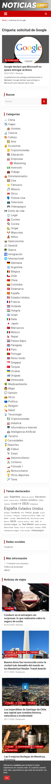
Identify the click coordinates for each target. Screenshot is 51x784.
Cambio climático (29, 500)
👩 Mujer (9, 388)
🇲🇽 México (13, 332)
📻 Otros (9, 397)
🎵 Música (13, 189)
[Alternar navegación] (5, 14)
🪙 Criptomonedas (18, 150)
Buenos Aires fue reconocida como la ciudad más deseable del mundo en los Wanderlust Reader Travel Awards (25, 665)
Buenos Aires (14, 500)
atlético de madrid (27, 497)
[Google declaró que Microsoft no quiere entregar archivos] (25, 49)
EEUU (25, 503)
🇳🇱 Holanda (14, 306)
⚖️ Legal (12, 215)
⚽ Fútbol (13, 449)
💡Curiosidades (13, 440)
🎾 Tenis (12, 479)
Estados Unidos (30, 509)
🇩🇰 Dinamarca (15, 288)
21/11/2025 (9, 672)
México (6, 521)
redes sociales (40, 524)
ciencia (7, 504)
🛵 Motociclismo (17, 470)
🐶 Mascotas (15, 232)
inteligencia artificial (28, 516)
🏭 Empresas (15, 159)
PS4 (19, 524)
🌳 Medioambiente (15, 384)
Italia (38, 515)
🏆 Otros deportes (18, 475)
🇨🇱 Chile (12, 275)
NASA (13, 521)
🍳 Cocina (13, 224)
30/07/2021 (9, 73)
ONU (37, 521)
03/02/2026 (9, 625)
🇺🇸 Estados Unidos (18, 297)
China (41, 500)
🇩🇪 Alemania (14, 262)
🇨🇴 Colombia (14, 284)
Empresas (34, 504)
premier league (10, 524)
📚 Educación (15, 154)
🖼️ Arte (11, 141)
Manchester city (23, 518)
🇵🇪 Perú (11, 349)
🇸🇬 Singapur (14, 362)
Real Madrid (28, 524)
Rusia (16, 527)
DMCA (7, 570)
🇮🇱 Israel (12, 314)
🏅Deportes (11, 444)
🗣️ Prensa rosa (16, 198)
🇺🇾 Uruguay (13, 375)
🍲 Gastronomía (14, 241)
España (10, 508)
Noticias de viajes (15, 579)
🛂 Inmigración (13, 254)
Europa (7, 513)
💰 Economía (12, 146)
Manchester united (37, 518)
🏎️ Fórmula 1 (15, 466)
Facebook (15, 512)
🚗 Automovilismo (18, 457)
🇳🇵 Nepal (12, 336)
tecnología (29, 527)
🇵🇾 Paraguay (14, 345)
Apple (6, 497)
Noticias (19, 73)
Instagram (16, 516)
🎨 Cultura (10, 137)
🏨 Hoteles (14, 128)
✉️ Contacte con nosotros (16, 563)
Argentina (15, 496)
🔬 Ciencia (10, 133)
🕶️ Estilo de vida (14, 211)
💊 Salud (9, 410)
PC (41, 521)
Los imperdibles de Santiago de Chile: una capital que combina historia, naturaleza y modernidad (25, 712)
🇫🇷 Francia (13, 301)
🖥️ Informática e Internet (22, 427)
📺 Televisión (15, 202)
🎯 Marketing (18, 163)
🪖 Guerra (10, 249)
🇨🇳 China (12, 280)
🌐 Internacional (14, 258)
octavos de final (23, 521)
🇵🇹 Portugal (14, 353)
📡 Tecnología (11, 60)
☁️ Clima (9, 120)
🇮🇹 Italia (12, 319)
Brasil (6, 500)
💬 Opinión (10, 392)
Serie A (22, 527)
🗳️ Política (10, 401)
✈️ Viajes (9, 124)
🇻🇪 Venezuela (15, 379)
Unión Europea (25, 531)
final (22, 513)
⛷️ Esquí (12, 453)
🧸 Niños (12, 237)
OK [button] (7, 778)
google (36, 513)
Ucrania (38, 527)
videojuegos (37, 530)
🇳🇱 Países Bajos (16, 340)
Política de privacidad (13, 567)
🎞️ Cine (11, 180)
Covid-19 (16, 503)
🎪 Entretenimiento (15, 176)
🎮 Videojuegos (16, 206)
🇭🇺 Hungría (13, 310)
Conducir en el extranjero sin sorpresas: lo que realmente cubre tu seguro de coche (24, 618)
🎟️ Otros (12, 193)
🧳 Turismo (11, 436)
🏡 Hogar (12, 228)
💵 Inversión (14, 167)
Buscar (44, 101)
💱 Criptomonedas (18, 418)
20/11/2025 (9, 719)
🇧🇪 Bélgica (13, 271)
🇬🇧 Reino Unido (16, 358)
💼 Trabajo (13, 172)
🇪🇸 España (13, 293)
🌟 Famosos (14, 185)
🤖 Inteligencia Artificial (21, 431)
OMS (32, 521)
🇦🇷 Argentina (14, 267)
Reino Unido (8, 527)
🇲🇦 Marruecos (15, 327)
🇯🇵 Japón (12, 323)
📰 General (10, 245)
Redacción (20, 672)
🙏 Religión (11, 405)
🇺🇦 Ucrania (13, 371)
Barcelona (40, 496)
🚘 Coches (13, 219)
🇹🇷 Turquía (13, 366)
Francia (28, 513)
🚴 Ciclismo (14, 462)
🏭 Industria (14, 423)
